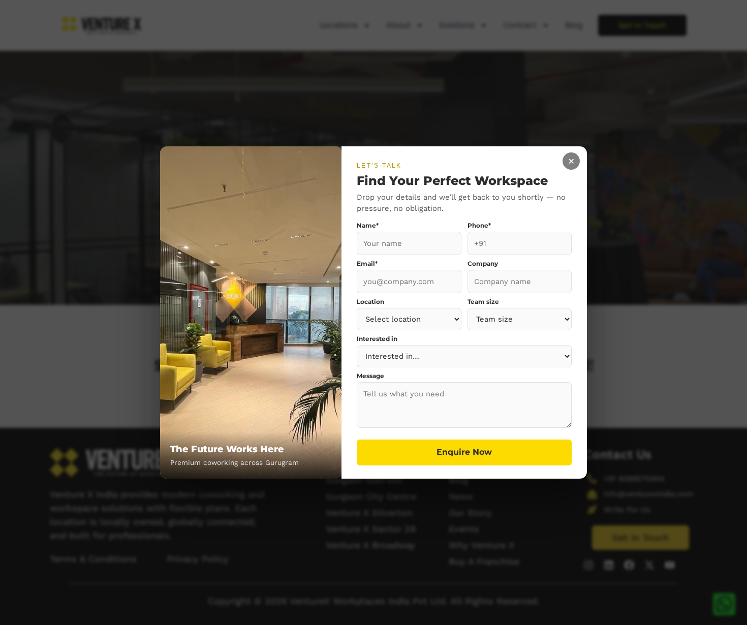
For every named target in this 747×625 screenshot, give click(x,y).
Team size (483, 302)
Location (370, 302)
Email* (367, 264)
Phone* (479, 226)
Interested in (377, 339)
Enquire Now (464, 452)
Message (370, 376)
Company (483, 264)
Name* (368, 226)
